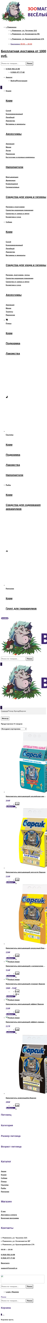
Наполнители (14, 167)
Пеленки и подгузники (15, 207)
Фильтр (5, 718)
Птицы (4, 1181)
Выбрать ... (10, 807)
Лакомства (10, 121)
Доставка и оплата (9, 1215)
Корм (9, 100)
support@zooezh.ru (9, 1268)
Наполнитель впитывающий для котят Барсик (25, 872)
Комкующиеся (12, 184)
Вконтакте (5, 1263)
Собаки (4, 1178)
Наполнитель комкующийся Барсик (21, 1098)
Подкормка (13, 343)
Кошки (4, 1175)
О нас (3, 1211)
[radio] (17, 803)
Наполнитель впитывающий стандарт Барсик (25, 984)
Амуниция (10, 144)
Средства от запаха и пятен (17, 214)
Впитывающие (12, 177)
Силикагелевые (12, 187)
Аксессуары (14, 133)
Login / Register (12, 1292)
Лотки (8, 150)
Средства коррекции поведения (19, 210)
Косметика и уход (13, 217)
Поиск (29, 63)
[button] (5, 618)
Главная (4, 711)
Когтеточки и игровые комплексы (20, 157)
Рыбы (3, 1188)
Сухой (8, 111)
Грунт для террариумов (21, 608)
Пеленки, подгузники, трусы (18, 275)
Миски (8, 147)
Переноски (10, 154)
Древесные (10, 180)
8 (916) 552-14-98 (8, 1255)
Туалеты (9, 312)
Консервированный (14, 114)
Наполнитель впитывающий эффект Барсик (25, 1004)
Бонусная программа (10, 1218)
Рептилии (5, 1192)
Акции (3, 1171)
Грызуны (5, 1185)
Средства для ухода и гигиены (26, 196)
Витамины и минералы (15, 124)
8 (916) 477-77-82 (8, 1258)
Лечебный (10, 117)
